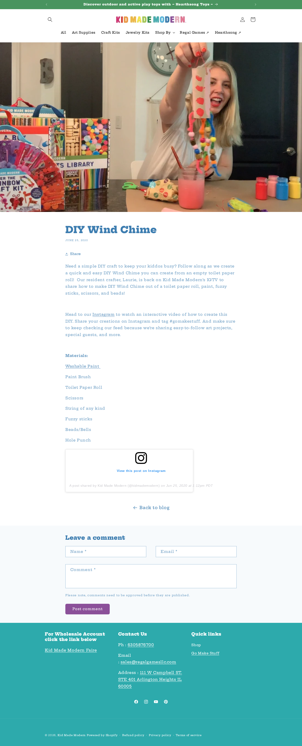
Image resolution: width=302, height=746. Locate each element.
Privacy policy (160, 735)
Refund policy (133, 735)
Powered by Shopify (102, 735)
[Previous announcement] (46, 4)
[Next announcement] (255, 4)
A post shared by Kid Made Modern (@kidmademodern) (114, 485)
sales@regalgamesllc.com (148, 662)
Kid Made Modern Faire (71, 650)
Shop (196, 645)
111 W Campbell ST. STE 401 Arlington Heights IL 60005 (150, 679)
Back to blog (154, 507)
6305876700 (141, 644)
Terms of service (188, 735)
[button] (50, 19)
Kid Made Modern (72, 735)
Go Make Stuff (205, 653)
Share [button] (75, 254)
